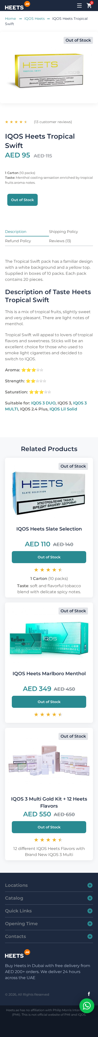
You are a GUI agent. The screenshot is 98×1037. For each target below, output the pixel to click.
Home (11, 18)
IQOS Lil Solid (63, 409)
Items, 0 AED (91, 4)
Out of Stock (49, 557)
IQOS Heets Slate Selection (49, 529)
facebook (89, 994)
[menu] (80, 6)
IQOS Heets (34, 18)
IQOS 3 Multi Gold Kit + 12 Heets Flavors (49, 802)
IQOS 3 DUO (43, 403)
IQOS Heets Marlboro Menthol (49, 673)
